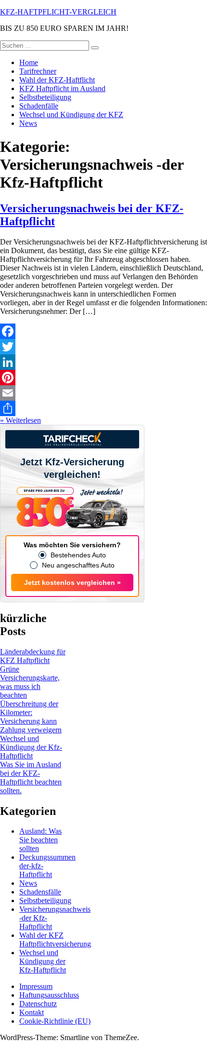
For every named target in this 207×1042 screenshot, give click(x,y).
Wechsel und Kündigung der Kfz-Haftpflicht (31, 747)
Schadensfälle (40, 892)
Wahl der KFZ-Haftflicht (57, 80)
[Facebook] (103, 331)
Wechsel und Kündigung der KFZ (71, 114)
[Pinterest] (103, 377)
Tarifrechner (37, 71)
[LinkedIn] (103, 362)
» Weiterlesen (20, 420)
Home (28, 62)
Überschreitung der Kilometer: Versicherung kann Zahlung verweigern (31, 717)
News (28, 123)
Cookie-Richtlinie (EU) (55, 1021)
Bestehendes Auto (78, 555)
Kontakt (31, 1012)
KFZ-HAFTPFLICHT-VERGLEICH (58, 12)
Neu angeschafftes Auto (78, 565)
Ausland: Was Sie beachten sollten (40, 840)
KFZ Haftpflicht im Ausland (62, 88)
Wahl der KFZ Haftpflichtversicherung (55, 939)
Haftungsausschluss (49, 995)
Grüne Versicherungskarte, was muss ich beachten (30, 682)
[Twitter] (103, 346)
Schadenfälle (38, 106)
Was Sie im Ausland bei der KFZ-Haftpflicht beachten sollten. (31, 777)
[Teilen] (103, 408)
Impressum (35, 986)
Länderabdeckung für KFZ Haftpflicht (32, 656)
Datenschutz (38, 1004)
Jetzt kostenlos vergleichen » (72, 582)
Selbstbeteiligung (45, 97)
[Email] (103, 393)
